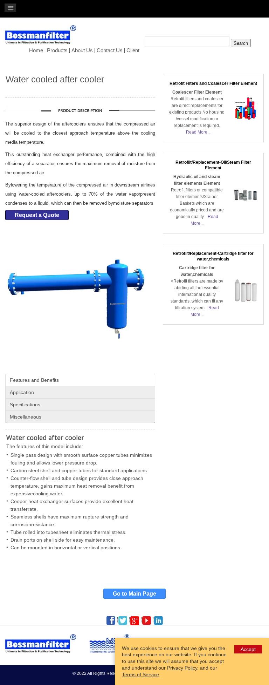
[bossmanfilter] (42, 37)
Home (36, 50)
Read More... (198, 132)
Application (22, 392)
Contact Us (110, 50)
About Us (82, 50)
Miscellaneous (25, 417)
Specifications (25, 404)
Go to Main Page (134, 594)
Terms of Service (140, 674)
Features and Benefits (34, 380)
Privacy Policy (182, 668)
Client (132, 50)
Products (57, 50)
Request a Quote (37, 215)
